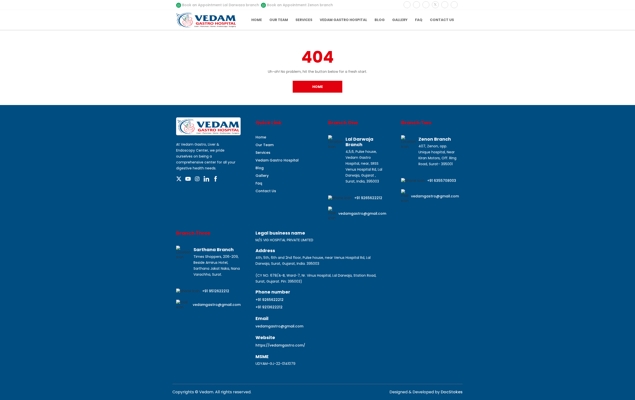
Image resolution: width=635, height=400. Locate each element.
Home (256, 19)
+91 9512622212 (215, 291)
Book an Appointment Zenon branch (299, 4)
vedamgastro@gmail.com (362, 213)
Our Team (278, 19)
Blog (380, 19)
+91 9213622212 (269, 307)
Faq (418, 19)
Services (303, 19)
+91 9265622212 (368, 197)
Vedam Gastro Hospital (343, 19)
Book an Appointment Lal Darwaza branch (220, 4)
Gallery (400, 19)
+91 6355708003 (441, 180)
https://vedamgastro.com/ (280, 345)
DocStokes (451, 392)
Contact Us (442, 19)
